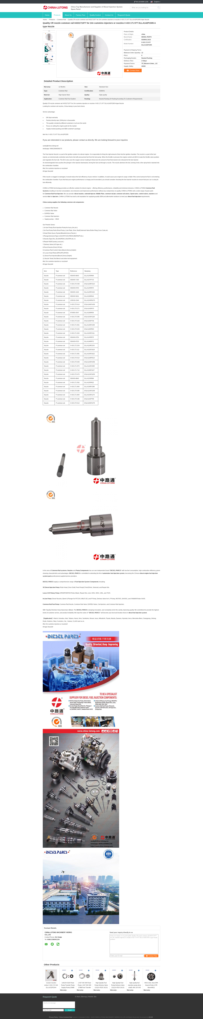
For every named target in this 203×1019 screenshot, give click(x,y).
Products (57, 15)
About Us (68, 15)
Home (47, 15)
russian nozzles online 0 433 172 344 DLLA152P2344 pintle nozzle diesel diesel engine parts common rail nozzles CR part (51, 985)
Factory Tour (80, 15)
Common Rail (61, 19)
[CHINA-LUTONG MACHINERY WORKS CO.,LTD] (56, 7)
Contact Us (109, 15)
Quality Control (95, 15)
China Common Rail (65, 1017)
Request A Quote (124, 15)
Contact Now (134, 70)
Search (158, 7)
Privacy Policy (53, 1017)
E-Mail (77, 997)
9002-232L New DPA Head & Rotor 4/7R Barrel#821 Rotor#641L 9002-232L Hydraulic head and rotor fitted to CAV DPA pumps (151, 985)
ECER (151, 1017)
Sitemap (84, 997)
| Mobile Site (91, 997)
